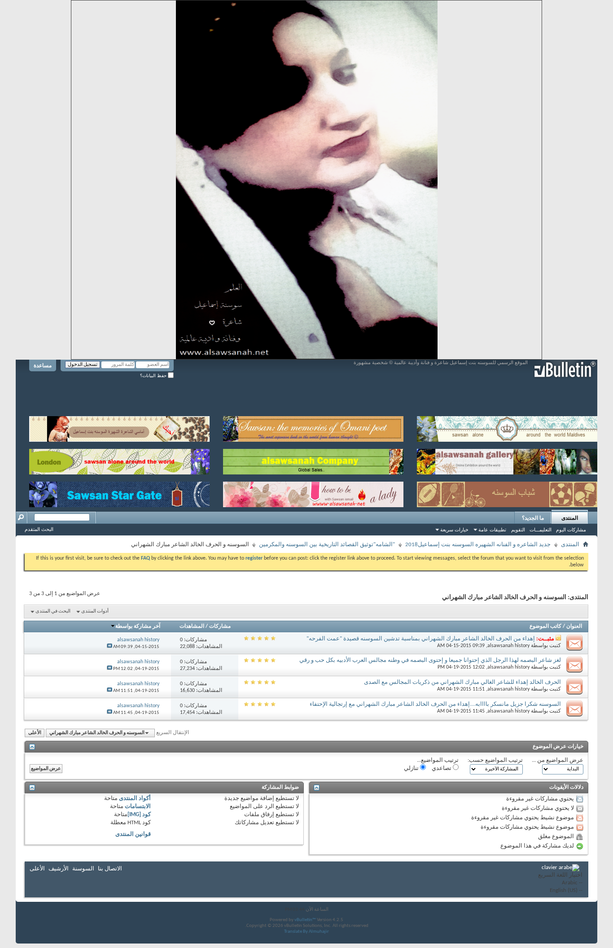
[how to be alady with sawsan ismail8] (313, 493)
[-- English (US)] (560, 891)
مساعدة (43, 365)
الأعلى (34, 733)
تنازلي (412, 768)
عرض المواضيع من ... (557, 760)
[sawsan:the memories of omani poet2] (313, 427)
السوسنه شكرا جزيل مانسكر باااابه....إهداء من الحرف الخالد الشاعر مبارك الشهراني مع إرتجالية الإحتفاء (435, 704)
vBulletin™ (305, 920)
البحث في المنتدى (52, 611)
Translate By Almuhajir (306, 931)
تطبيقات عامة (492, 529)
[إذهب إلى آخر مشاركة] (109, 646)
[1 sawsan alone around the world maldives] (507, 427)
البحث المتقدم (39, 529)
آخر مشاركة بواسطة (137, 626)
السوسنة (83, 869)
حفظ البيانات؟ (154, 375)
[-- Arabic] (560, 883)
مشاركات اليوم (571, 529)
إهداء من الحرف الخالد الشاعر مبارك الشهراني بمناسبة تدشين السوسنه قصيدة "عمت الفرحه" (420, 639)
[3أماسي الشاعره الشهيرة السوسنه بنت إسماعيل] (119, 427)
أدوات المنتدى (95, 611)
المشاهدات (192, 626)
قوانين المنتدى (133, 834)
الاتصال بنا (110, 869)
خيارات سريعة (454, 529)
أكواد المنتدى (135, 798)
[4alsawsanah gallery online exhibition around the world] (507, 460)
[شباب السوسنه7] (507, 493)
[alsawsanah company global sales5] (313, 460)
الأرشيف (58, 869)
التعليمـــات (541, 529)
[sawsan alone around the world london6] (119, 460)
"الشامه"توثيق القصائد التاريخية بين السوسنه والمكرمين (327, 545)
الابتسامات (138, 806)
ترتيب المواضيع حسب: (495, 760)
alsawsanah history (508, 645)
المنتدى (569, 518)
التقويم (518, 529)
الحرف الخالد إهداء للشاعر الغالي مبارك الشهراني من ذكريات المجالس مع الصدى (462, 682)
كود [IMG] (139, 815)
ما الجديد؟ (533, 518)
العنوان (574, 626)
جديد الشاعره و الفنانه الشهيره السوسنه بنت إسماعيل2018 (478, 545)
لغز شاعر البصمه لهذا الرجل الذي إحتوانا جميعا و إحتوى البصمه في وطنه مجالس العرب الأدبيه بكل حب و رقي (430, 660)
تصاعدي (442, 768)
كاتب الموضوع (545, 626)
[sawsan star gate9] (119, 493)
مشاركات (220, 626)
